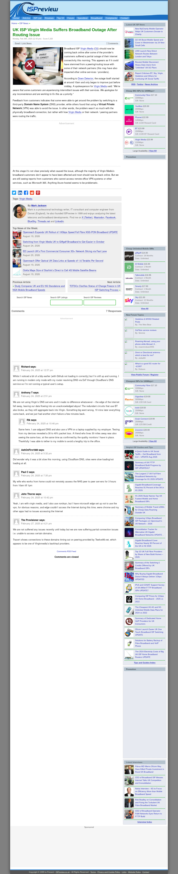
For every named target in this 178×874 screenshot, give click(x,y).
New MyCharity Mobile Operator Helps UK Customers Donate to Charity (149, 31)
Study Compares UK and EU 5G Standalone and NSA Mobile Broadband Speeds (39, 287)
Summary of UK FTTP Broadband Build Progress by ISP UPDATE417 (148, 465)
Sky (136, 297)
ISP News (24, 23)
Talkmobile (139, 275)
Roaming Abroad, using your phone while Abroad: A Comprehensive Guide (147, 344)
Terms (93, 872)
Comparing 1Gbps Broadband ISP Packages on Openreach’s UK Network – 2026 (148, 521)
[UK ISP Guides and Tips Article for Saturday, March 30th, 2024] (129, 659)
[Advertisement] (116, 8)
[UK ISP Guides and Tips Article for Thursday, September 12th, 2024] (129, 636)
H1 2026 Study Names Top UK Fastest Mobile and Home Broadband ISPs (148, 499)
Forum (70, 18)
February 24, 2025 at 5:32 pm (36, 453)
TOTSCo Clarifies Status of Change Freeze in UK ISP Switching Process (95, 287)
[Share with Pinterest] (38, 193)
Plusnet (138, 117)
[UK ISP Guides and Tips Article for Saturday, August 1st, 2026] (129, 481)
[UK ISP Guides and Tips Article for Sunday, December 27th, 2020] (129, 581)
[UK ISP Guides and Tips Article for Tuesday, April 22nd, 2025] (129, 570)
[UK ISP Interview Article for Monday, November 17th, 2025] (129, 796)
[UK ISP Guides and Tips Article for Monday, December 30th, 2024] (129, 614)
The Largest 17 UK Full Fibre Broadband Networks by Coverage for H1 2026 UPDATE (149, 476)
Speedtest (82, 18)
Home (16, 18)
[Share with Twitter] (14, 193)
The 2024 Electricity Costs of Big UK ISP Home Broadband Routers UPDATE (149, 654)
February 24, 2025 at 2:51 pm (36, 396)
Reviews (49, 18)
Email (17, 43)
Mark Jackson (38, 205)
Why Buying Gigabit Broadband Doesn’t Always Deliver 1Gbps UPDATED (149, 576)
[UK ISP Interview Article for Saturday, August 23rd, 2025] (129, 807)
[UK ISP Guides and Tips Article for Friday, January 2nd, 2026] (129, 547)
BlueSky (32, 221)
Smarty (138, 286)
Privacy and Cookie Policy (108, 872)
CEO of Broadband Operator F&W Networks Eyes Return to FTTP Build (148, 814)
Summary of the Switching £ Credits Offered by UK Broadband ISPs (147, 565)
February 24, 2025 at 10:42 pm (37, 497)
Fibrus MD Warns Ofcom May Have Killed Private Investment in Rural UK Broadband (149, 769)
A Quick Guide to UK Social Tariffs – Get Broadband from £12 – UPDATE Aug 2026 (148, 454)
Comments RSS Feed (66, 551)
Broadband (96, 18)
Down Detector (85, 78)
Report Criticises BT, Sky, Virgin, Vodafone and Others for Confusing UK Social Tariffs (149, 76)
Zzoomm (139, 430)
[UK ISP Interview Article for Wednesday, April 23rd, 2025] (129, 818)
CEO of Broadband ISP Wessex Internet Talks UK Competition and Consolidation (149, 780)
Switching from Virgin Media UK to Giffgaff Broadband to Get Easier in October (63, 241)
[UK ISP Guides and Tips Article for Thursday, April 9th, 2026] (129, 514)
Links (124, 872)
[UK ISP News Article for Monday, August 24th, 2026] (129, 80)
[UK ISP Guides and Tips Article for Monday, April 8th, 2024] (129, 592)
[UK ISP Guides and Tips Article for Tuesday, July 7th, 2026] (129, 492)
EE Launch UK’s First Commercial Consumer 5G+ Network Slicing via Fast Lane (65, 251)
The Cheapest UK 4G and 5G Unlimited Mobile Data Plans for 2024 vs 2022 (149, 610)
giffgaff (138, 253)
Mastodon (99, 217)
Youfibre (138, 106)
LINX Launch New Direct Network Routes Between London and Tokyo (146, 54)
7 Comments (112, 43)
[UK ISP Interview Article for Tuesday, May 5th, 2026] (129, 773)
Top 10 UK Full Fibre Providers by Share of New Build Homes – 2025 (149, 554)
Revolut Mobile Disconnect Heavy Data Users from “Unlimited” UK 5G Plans (147, 65)
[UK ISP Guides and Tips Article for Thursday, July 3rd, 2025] (129, 558)
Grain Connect (141, 419)
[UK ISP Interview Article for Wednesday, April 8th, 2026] (129, 784)
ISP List (37, 18)
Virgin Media (86, 48)
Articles (26, 18)
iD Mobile (139, 264)
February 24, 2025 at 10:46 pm (43, 423)
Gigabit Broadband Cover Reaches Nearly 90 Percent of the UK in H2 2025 (148, 543)
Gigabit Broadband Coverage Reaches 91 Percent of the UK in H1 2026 (149, 487)
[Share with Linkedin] (20, 193)
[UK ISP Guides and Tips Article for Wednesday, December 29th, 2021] (129, 647)
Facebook (111, 217)
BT (136, 128)
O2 (96, 48)
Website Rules (134, 872)
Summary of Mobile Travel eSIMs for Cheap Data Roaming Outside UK (149, 510)
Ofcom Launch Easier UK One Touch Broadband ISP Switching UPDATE (149, 632)
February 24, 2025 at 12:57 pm (37, 370)
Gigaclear (139, 396)
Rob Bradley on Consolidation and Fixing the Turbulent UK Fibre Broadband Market (148, 802)
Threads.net (44, 221)
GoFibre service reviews (145, 330)
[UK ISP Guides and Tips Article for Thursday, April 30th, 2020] (129, 469)
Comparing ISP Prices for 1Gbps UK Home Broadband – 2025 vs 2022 (149, 599)
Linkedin (59, 221)
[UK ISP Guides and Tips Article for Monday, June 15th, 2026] (129, 503)
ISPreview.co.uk (63, 872)
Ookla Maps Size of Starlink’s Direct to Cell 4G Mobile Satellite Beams (59, 270)
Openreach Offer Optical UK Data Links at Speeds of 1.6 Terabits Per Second (63, 260)
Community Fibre (142, 95)
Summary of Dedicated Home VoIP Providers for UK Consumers (148, 621)
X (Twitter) (87, 217)
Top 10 (60, 18)
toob (137, 408)
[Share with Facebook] (26, 193)
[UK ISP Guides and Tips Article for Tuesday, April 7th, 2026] (129, 525)
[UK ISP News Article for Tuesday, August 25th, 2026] (129, 36)
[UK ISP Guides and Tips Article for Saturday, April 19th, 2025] (129, 603)
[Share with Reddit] (32, 193)
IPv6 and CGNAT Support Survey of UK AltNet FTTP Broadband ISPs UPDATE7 (149, 588)
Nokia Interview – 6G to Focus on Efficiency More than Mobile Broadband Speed (148, 791)
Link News (27, 43)
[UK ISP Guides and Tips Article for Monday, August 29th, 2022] (129, 458)
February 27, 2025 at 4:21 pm (36, 523)
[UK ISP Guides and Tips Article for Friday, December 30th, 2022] (129, 625)
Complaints (111, 18)
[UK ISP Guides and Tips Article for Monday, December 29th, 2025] (129, 536)
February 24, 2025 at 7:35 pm (36, 475)
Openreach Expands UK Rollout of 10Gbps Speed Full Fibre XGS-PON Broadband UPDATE (70, 232)
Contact (124, 18)
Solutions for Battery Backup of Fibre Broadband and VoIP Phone (148, 643)
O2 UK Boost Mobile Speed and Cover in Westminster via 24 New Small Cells (149, 42)
